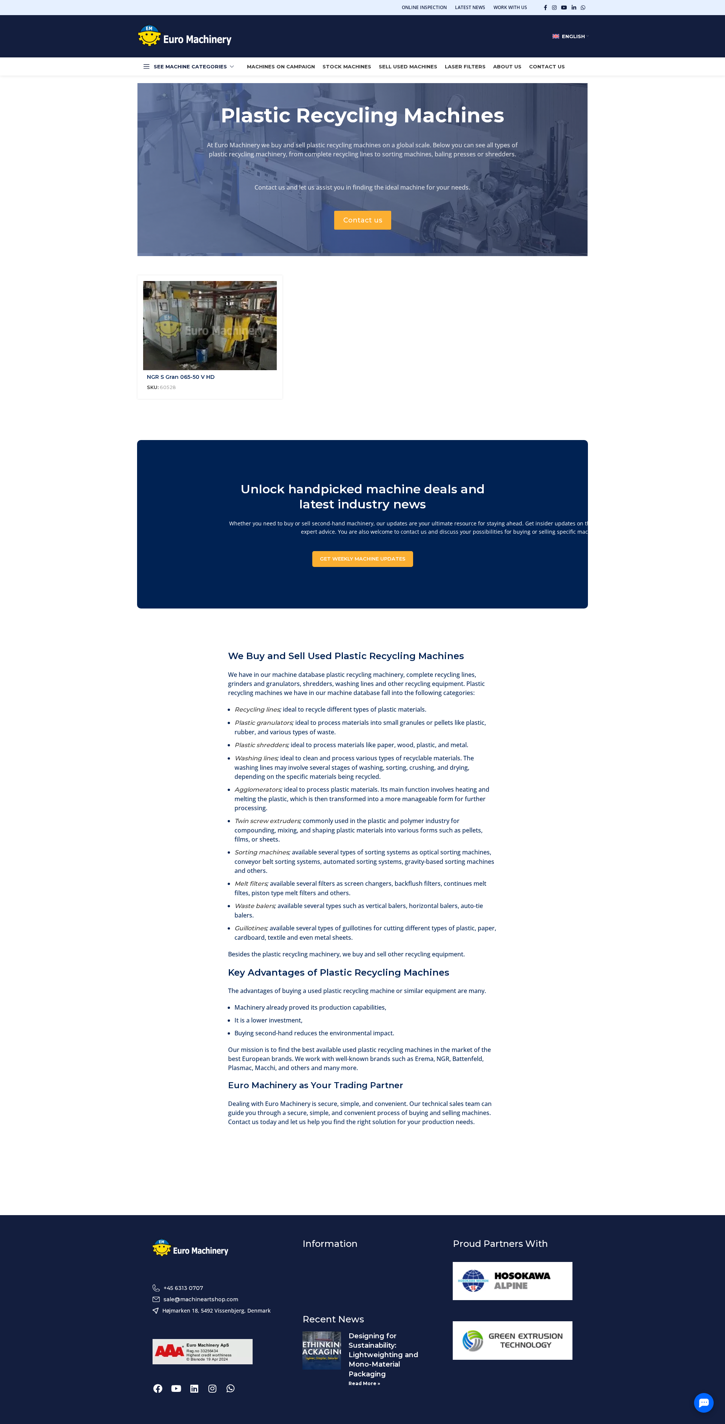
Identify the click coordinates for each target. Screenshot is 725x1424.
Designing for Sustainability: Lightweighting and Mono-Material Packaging (383, 1355)
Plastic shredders (261, 745)
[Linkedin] (194, 1388)
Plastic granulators (263, 722)
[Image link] (190, 1248)
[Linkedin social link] (573, 8)
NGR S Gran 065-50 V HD (180, 377)
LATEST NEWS (470, 7)
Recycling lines (257, 709)
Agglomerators (257, 789)
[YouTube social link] (564, 8)
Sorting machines (261, 852)
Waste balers (254, 906)
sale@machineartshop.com (201, 1299)
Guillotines (250, 928)
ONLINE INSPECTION (424, 7)
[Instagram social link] (554, 8)
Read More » (364, 1383)
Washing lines (255, 758)
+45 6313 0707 (183, 1288)
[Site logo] (184, 35)
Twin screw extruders (267, 821)
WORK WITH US (510, 7)
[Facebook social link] (545, 8)
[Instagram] (212, 1388)
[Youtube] (176, 1388)
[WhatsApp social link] (583, 8)
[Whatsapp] (230, 1388)
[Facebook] (158, 1388)
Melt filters (250, 883)
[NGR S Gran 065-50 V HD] (210, 325)
